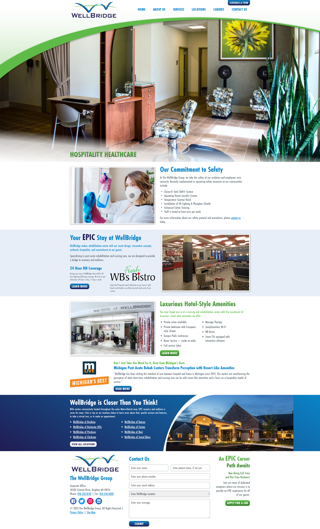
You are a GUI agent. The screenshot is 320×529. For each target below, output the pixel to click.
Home (141, 9)
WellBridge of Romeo (134, 422)
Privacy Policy (77, 512)
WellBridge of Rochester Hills (87, 427)
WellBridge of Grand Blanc (137, 437)
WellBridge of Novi (133, 432)
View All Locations (83, 444)
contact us (236, 218)
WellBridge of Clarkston (84, 437)
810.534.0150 (84, 494)
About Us (159, 9)
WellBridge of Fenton (134, 427)
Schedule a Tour (239, 3)
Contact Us (239, 9)
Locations (199, 9)
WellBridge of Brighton (84, 422)
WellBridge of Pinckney (84, 432)
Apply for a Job (237, 503)
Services (178, 9)
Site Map (91, 512)
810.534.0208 (107, 494)
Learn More (80, 286)
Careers (218, 9)
